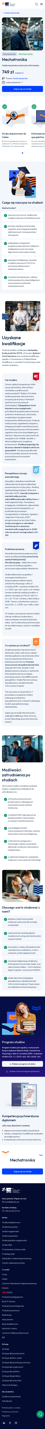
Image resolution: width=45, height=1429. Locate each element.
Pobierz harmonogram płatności (25, 1071)
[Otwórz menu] (41, 4)
